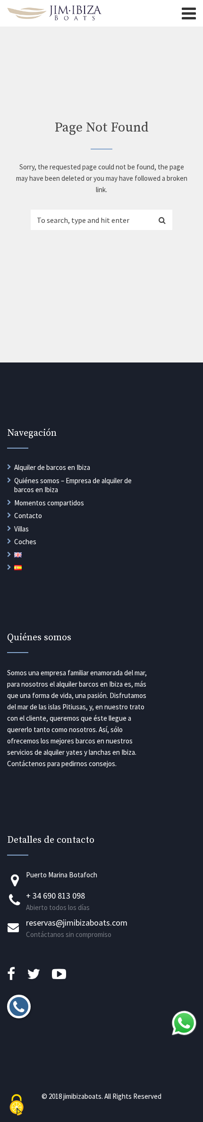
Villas (21, 528)
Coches (25, 541)
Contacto (28, 515)
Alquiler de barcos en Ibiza (52, 467)
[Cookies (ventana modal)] (16, 1105)
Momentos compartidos (49, 502)
